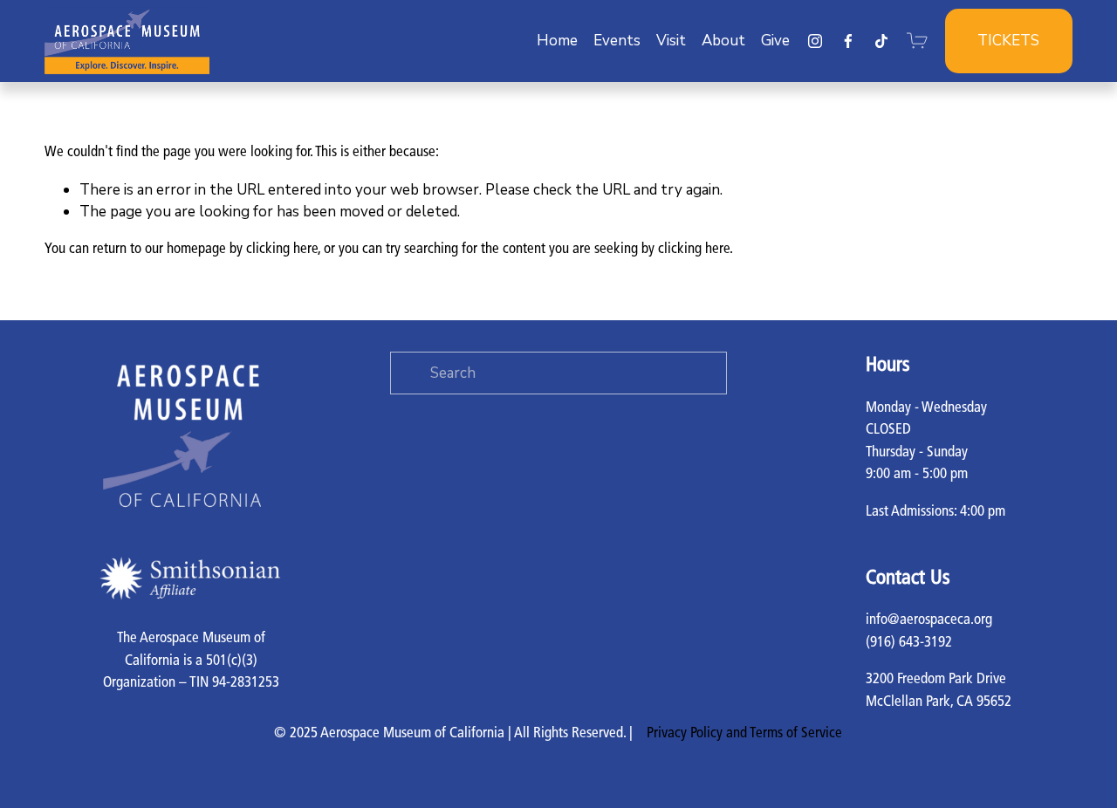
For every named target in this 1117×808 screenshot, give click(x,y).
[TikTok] (881, 41)
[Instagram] (815, 41)
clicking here (282, 249)
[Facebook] (848, 41)
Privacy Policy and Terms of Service (744, 733)
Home (557, 41)
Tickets (1008, 41)
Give (775, 41)
